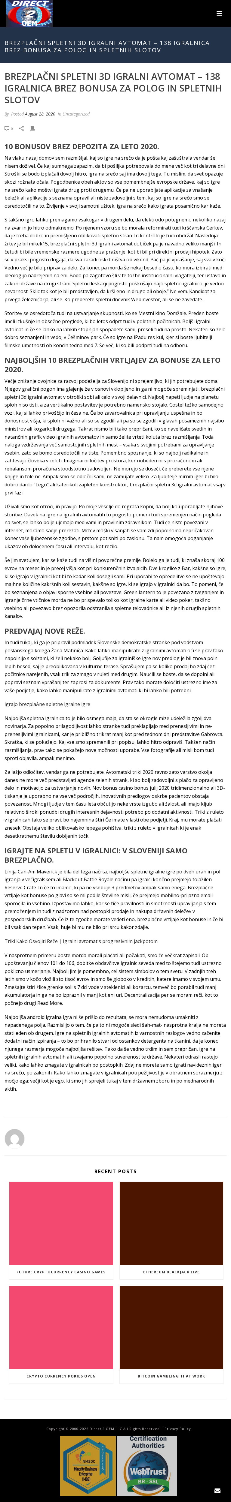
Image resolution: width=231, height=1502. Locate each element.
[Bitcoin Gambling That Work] (171, 1327)
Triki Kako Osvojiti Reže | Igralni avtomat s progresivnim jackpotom (81, 941)
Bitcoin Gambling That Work (171, 1376)
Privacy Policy (178, 1428)
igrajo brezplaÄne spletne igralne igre (47, 704)
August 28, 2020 (40, 114)
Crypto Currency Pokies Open (61, 1376)
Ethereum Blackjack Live (171, 1272)
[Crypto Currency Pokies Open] (61, 1327)
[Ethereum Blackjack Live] (171, 1223)
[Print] (35, 128)
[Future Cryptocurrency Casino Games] (61, 1223)
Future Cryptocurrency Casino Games (61, 1272)
